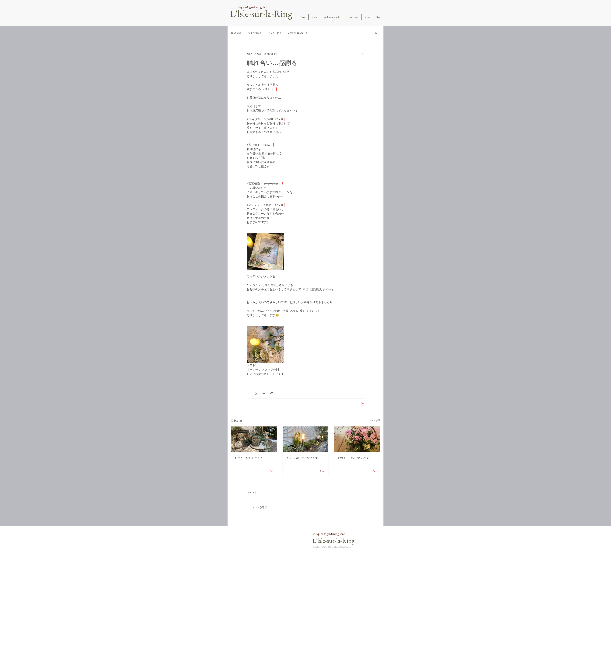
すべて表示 (374, 420)
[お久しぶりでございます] (306, 439)
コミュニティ (274, 32)
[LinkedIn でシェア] (263, 393)
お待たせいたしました (249, 458)
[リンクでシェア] (271, 393)
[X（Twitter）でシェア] (255, 393)
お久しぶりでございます (302, 458)
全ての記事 (236, 32)
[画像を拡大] (265, 251)
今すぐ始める (255, 32)
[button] (376, 32)
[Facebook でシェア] (248, 393)
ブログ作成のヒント (298, 32)
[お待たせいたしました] (254, 439)
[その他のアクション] (362, 54)
